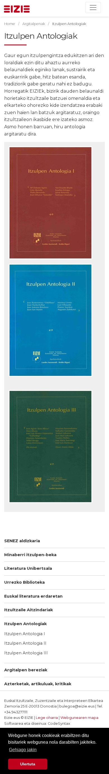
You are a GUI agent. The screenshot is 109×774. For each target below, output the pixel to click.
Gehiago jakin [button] (23, 749)
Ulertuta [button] (27, 764)
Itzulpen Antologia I (24, 633)
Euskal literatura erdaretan (33, 596)
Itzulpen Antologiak (25, 623)
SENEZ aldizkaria (22, 540)
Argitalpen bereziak (25, 669)
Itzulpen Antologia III (26, 652)
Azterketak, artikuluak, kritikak (37, 683)
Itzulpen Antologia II (25, 643)
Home (9, 24)
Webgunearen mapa (79, 718)
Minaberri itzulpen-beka (30, 554)
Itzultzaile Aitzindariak (28, 609)
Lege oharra (47, 718)
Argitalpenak (33, 24)
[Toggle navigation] (93, 7)
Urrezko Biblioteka (24, 582)
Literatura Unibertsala (28, 568)
